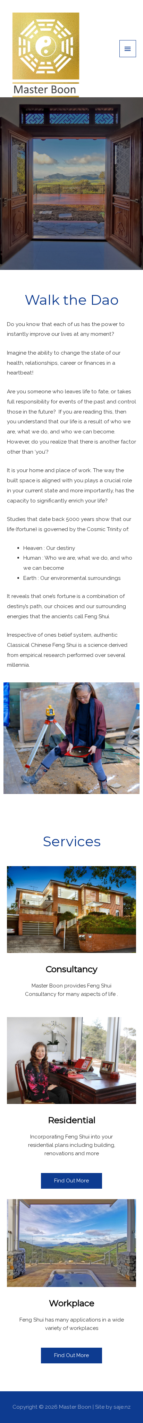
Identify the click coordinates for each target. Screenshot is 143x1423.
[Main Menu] (127, 48)
